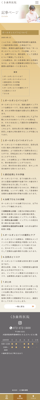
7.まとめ (6, 93)
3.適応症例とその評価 (11, 82)
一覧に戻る (20, 306)
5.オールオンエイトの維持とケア (15, 88)
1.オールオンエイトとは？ (13, 76)
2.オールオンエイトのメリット (15, 79)
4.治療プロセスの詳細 (11, 85)
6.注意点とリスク (9, 90)
